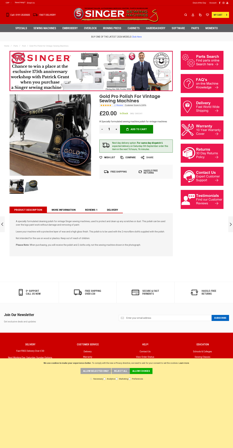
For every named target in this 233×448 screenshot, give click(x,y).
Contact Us (145, 351)
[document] (116, 371)
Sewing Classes (202, 357)
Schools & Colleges (202, 351)
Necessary (98, 379)
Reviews (91, 209)
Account (212, 3)
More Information (64, 209)
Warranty (87, 357)
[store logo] (116, 14)
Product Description (28, 209)
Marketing (123, 379)
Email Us (31, 3)
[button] (8, 3)
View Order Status (145, 357)
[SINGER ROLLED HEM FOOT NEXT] (230, 224)
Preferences (137, 379)
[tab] (28, 210)
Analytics (111, 379)
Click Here (137, 36)
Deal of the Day (199, 3)
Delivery (112, 209)
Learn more (184, 363)
